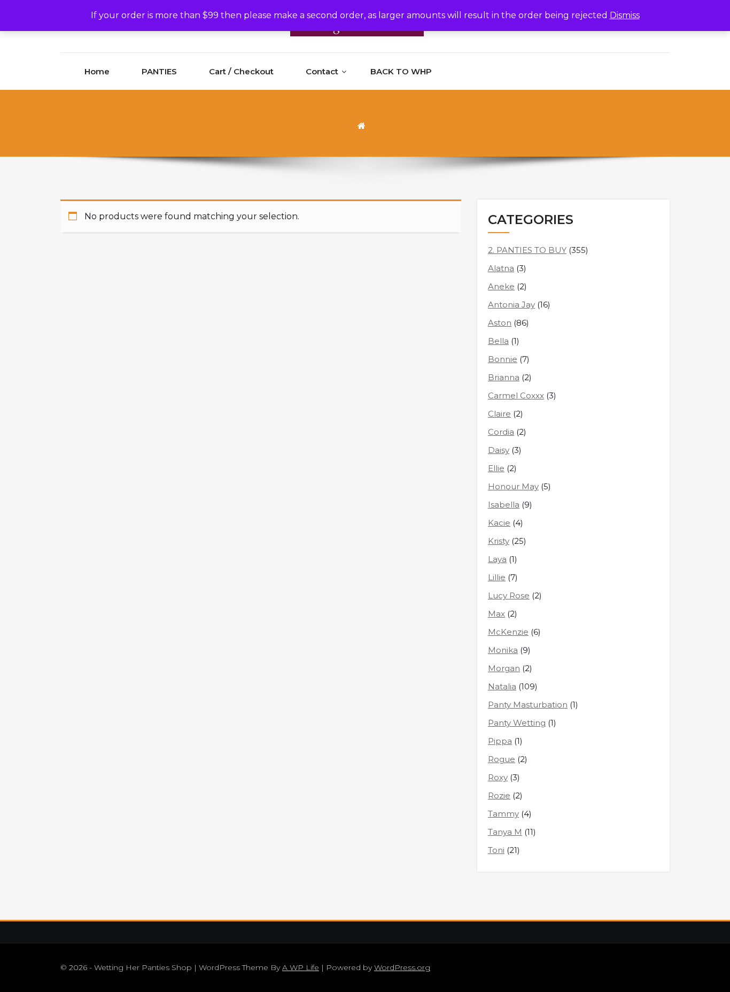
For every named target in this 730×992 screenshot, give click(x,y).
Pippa (500, 741)
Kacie (499, 523)
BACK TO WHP (401, 71)
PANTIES (159, 71)
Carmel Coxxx (516, 395)
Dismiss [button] (625, 15)
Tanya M (505, 832)
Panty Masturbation (528, 704)
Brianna (503, 377)
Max (496, 614)
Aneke (501, 286)
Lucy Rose (509, 595)
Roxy (498, 777)
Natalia (502, 686)
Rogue (501, 759)
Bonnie (502, 359)
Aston (499, 323)
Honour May (513, 486)
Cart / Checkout (241, 71)
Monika (503, 650)
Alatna (501, 268)
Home (97, 71)
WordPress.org (402, 967)
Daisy (498, 450)
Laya (497, 559)
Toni (496, 850)
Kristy (498, 541)
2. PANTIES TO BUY (527, 250)
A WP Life (300, 967)
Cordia (501, 432)
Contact (322, 71)
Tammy (503, 814)
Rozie (499, 795)
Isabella (503, 504)
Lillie (497, 577)
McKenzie (508, 632)
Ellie (496, 468)
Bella (498, 341)
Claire (499, 414)
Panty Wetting (517, 723)
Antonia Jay (511, 304)
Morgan (504, 668)
